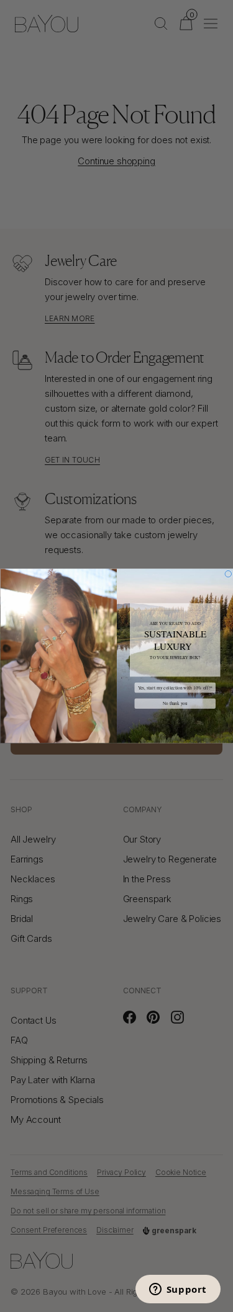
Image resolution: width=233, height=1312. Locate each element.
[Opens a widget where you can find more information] (178, 1290)
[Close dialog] (228, 573)
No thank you (174, 703)
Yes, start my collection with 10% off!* (174, 688)
